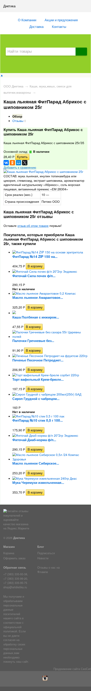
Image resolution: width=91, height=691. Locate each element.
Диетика (19, 538)
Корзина (8, 553)
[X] (24, 162)
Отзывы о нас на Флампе (48, 570)
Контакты (59, 26)
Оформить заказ (14, 558)
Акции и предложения (61, 19)
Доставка (36, 26)
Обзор (17, 116)
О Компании (27, 19)
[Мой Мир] (18, 162)
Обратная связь (14, 567)
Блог (40, 547)
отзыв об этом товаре (33, 225)
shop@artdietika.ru (15, 587)
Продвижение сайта (66, 669)
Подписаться (46, 553)
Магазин (9, 547)
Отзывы (17, 120)
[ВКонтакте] (6, 162)
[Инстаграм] (45, 680)
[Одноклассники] (12, 162)
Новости (42, 558)
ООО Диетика (13, 86)
